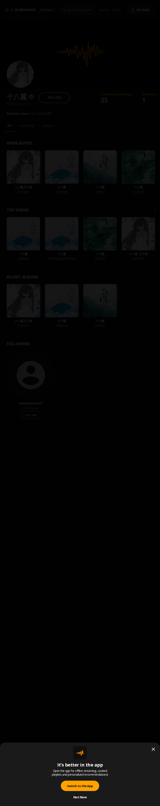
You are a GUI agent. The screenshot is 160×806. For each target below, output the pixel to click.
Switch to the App (80, 786)
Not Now (80, 797)
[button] (80, 403)
